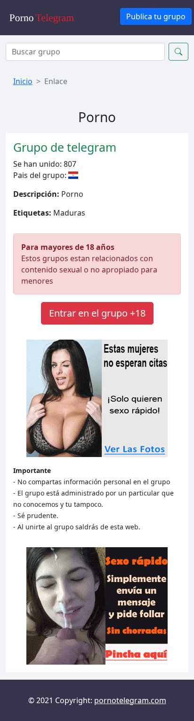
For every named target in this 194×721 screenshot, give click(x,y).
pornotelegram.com (130, 700)
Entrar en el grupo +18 (97, 313)
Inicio (22, 81)
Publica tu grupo (156, 16)
